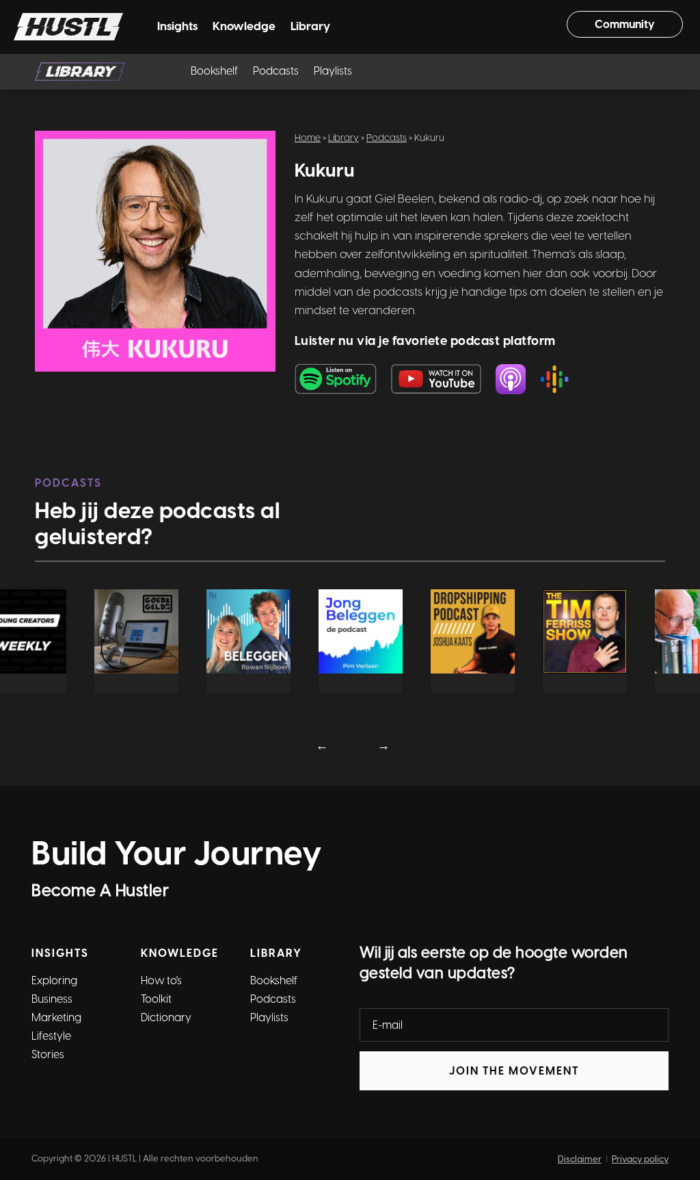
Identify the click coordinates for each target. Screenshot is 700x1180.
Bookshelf (214, 71)
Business (51, 998)
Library (310, 27)
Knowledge (244, 27)
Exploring (54, 980)
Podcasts (276, 71)
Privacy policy (640, 1159)
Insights (177, 27)
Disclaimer (580, 1159)
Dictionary (166, 1017)
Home (308, 138)
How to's (161, 980)
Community (625, 24)
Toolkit (156, 998)
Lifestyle (51, 1035)
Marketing (56, 1017)
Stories (47, 1054)
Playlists (333, 71)
